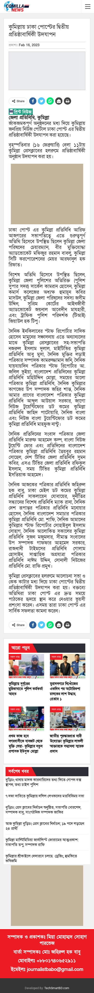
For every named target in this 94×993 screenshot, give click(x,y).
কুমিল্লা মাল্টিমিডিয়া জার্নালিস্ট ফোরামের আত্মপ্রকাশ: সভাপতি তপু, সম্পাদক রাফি (42, 842)
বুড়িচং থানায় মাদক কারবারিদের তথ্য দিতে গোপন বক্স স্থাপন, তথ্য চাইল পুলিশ (43, 782)
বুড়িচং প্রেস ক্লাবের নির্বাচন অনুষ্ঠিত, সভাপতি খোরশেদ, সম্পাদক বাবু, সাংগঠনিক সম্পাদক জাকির (43, 810)
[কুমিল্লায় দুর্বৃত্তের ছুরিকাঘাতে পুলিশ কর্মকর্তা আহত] (26, 666)
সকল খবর (15, 657)
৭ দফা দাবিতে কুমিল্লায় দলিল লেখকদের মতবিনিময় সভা (45, 796)
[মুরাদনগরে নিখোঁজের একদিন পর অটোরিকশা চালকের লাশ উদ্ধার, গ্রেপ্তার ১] (67, 666)
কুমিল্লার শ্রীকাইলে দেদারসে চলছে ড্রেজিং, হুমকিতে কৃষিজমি (41, 858)
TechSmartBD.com (56, 988)
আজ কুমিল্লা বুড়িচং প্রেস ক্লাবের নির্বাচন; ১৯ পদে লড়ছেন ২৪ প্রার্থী (45, 826)
